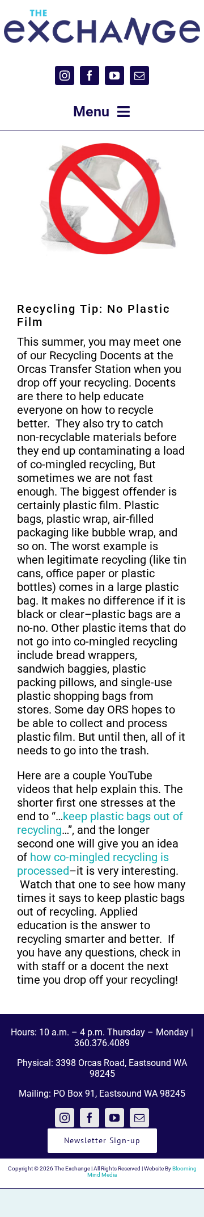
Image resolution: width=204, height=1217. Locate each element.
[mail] (139, 75)
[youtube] (114, 75)
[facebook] (89, 75)
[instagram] (64, 75)
